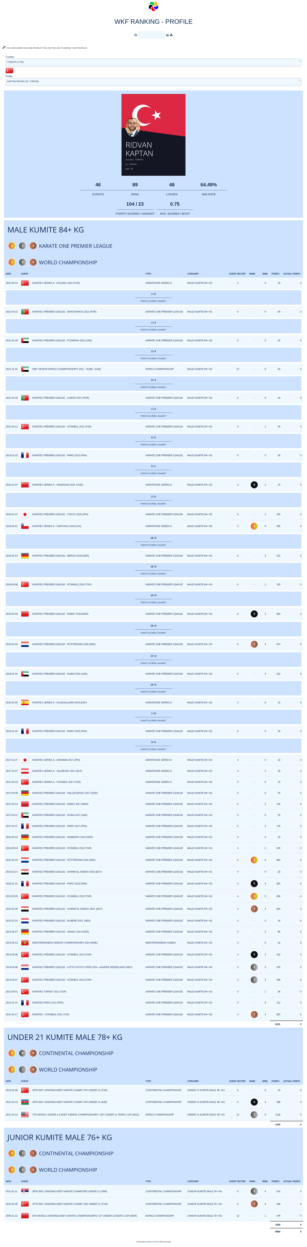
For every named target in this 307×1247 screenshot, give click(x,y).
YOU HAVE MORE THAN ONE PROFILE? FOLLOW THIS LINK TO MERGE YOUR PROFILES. (46, 48)
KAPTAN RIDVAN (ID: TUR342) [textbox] (23, 81)
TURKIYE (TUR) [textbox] (15, 62)
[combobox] (153, 63)
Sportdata (167, 1242)
